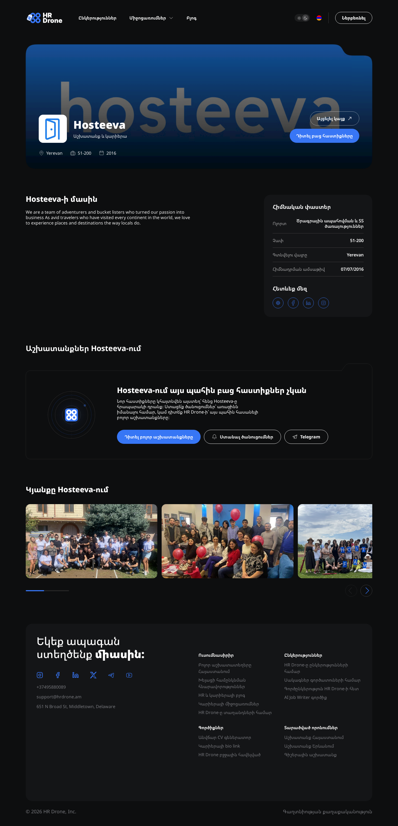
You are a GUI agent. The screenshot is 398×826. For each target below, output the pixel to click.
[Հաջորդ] (366, 591)
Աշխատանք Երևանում (309, 746)
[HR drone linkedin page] (75, 675)
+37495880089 (51, 687)
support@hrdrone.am (59, 697)
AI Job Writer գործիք (305, 697)
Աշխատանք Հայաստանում (314, 737)
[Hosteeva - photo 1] (91, 541)
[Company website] (278, 303)
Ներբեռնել (354, 18)
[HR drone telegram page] (111, 675)
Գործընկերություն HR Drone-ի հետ (321, 689)
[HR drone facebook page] (57, 675)
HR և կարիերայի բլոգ (221, 695)
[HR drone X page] (93, 675)
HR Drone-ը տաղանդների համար (235, 712)
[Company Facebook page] (293, 303)
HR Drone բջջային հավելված (229, 755)
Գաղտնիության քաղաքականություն (327, 811)
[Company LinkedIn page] (308, 303)
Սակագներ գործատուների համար (322, 680)
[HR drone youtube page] (129, 675)
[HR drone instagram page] (40, 675)
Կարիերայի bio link (219, 746)
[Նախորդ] (351, 591)
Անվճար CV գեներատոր (224, 737)
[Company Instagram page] (323, 303)
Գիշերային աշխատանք (310, 755)
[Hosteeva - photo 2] (227, 541)
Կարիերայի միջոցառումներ (228, 704)
